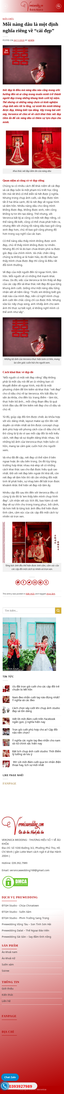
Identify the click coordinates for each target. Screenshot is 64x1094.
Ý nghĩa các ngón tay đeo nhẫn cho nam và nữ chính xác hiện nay (36, 742)
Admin (31, 40)
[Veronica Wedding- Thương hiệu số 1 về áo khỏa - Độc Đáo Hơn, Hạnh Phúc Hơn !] (32, 6)
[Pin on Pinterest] (40, 582)
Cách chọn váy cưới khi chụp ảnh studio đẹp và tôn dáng (36, 710)
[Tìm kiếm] (58, 6)
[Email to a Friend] (34, 582)
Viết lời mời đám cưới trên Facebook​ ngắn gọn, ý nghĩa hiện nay (33, 721)
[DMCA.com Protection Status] (15, 882)
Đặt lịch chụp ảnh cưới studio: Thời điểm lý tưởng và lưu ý (36, 753)
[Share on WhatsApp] (18, 582)
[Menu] (5, 6)
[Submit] (58, 610)
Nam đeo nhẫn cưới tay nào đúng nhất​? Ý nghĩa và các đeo (36, 699)
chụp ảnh (50, 593)
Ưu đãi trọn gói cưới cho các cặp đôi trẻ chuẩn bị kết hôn (35, 688)
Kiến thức (8, 19)
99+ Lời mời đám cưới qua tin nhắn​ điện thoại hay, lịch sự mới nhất (36, 764)
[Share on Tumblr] (46, 582)
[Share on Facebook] (23, 582)
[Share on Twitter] (29, 582)
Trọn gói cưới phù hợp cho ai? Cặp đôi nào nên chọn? (35, 731)
